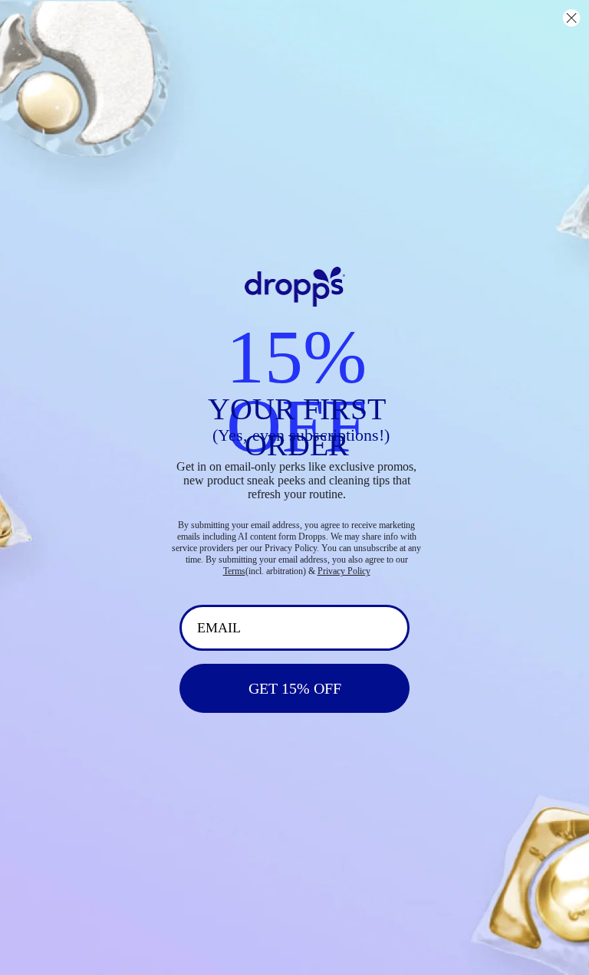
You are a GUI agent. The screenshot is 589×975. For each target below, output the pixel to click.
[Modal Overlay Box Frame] (294, 487)
